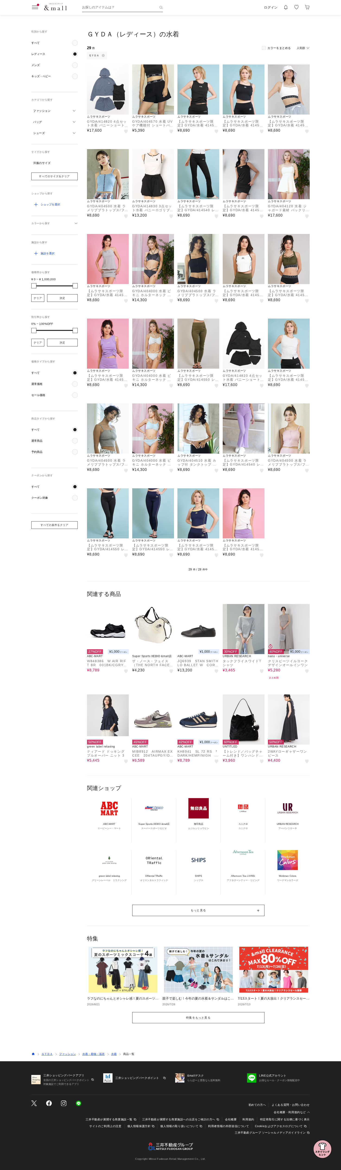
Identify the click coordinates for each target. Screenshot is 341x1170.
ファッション (67, 1054)
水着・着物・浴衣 (93, 1054)
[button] (54, 42)
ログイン (271, 7)
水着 (114, 1054)
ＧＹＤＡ (47, 1054)
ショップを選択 (50, 204)
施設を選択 (48, 253)
